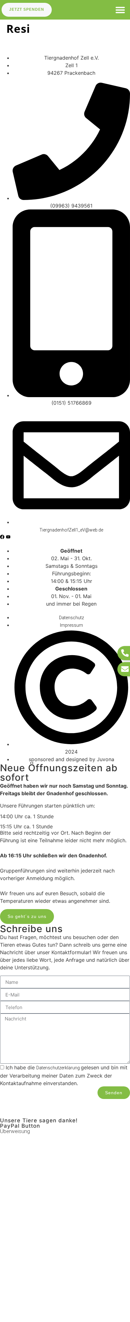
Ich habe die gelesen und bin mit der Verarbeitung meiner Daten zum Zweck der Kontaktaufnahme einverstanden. (63, 1075)
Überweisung (15, 1131)
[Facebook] (2, 537)
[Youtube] (8, 537)
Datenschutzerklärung (58, 1067)
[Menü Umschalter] (120, 10)
